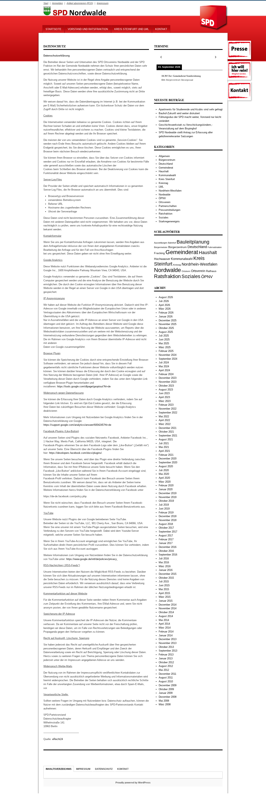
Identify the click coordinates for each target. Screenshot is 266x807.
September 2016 (168, 554)
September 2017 (168, 531)
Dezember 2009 (167, 685)
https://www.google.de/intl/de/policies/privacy (91, 559)
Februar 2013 (166, 654)
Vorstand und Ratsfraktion (88, 29)
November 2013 (167, 643)
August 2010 (166, 681)
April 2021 (164, 450)
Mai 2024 (164, 366)
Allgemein (164, 156)
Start (45, 3)
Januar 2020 (166, 489)
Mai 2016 (164, 562)
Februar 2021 (166, 454)
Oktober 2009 (166, 689)
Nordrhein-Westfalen (170, 190)
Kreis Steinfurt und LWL (131, 29)
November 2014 (167, 608)
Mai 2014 (164, 620)
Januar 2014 (166, 635)
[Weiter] (216, 57)
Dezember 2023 (167, 377)
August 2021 (166, 439)
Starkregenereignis (169, 221)
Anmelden (57, 3)
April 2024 (164, 370)
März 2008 (165, 704)
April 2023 (164, 397)
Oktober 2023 (166, 385)
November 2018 (167, 520)
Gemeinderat (166, 167)
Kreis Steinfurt (167, 179)
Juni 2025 (164, 339)
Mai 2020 (164, 473)
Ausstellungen (160, 243)
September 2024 (168, 358)
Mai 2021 (164, 447)
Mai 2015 (164, 589)
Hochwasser (162, 258)
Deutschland (166, 163)
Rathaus (211, 271)
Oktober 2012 (166, 662)
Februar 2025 (166, 351)
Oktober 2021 (166, 431)
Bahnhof (172, 243)
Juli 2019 (164, 504)
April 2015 (164, 593)
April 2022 (164, 420)
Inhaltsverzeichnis (58, 769)
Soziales (163, 217)
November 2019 (167, 497)
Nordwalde (164, 194)
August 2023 (166, 389)
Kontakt (161, 29)
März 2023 (165, 401)
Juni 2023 (164, 393)
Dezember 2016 (167, 547)
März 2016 (165, 566)
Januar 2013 (166, 658)
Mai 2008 (164, 700)
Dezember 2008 (167, 696)
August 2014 (166, 616)
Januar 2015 (166, 600)
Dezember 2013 (167, 639)
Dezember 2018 (167, 516)
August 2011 (166, 677)
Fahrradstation (215, 247)
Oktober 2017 (166, 527)
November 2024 (167, 354)
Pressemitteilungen (169, 209)
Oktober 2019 (166, 500)
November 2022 (167, 408)
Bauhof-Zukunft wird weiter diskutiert (179, 113)
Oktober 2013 (166, 646)
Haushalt (164, 171)
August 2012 (166, 666)
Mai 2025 (164, 343)
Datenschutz (104, 769)
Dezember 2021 (167, 427)
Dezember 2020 (167, 458)
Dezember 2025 (167, 320)
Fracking (159, 253)
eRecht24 (57, 739)
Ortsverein (164, 202)
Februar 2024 (166, 374)
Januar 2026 (166, 316)
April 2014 (164, 623)
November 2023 (167, 381)
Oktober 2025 (166, 328)
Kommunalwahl (167, 175)
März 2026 (165, 308)
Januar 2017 (166, 543)
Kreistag (163, 183)
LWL (161, 186)
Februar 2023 (166, 404)
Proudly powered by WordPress (133, 782)
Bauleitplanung (193, 242)
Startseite (53, 29)
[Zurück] (161, 57)
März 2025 (165, 347)
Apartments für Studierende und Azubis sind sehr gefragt (191, 109)
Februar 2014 (166, 631)
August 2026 (166, 297)
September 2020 (168, 462)
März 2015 (165, 596)
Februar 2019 (166, 512)
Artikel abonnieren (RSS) (80, 3)
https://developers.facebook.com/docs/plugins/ (75, 452)
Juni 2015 (164, 585)
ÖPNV (162, 198)
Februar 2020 (166, 485)
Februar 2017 (166, 539)
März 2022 (165, 424)
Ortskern (186, 271)
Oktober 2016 (166, 550)
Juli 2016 (164, 558)
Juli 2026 (164, 301)
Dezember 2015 (167, 573)
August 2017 (166, 535)
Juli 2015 (164, 581)
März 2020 (165, 481)
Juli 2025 (164, 335)
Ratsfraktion (165, 213)
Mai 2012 (164, 669)
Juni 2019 (164, 508)
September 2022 (168, 412)
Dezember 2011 (167, 673)
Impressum (102, 3)
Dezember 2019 (167, 493)
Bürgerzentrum (167, 159)
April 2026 (164, 305)
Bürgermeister (160, 247)
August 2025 (166, 331)
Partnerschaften (168, 206)
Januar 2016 (166, 570)
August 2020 (166, 466)
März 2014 (165, 627)
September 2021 (168, 435)
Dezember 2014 (167, 604)
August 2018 (166, 524)
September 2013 (168, 650)
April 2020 (164, 477)
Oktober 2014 (166, 612)
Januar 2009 (166, 692)
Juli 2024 (164, 362)
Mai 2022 (164, 416)
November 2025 (167, 324)
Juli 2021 (164, 443)
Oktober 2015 (166, 577)
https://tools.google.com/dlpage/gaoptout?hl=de (84, 386)
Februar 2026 (166, 312)
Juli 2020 (164, 470)
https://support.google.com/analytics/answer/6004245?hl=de (77, 424)
